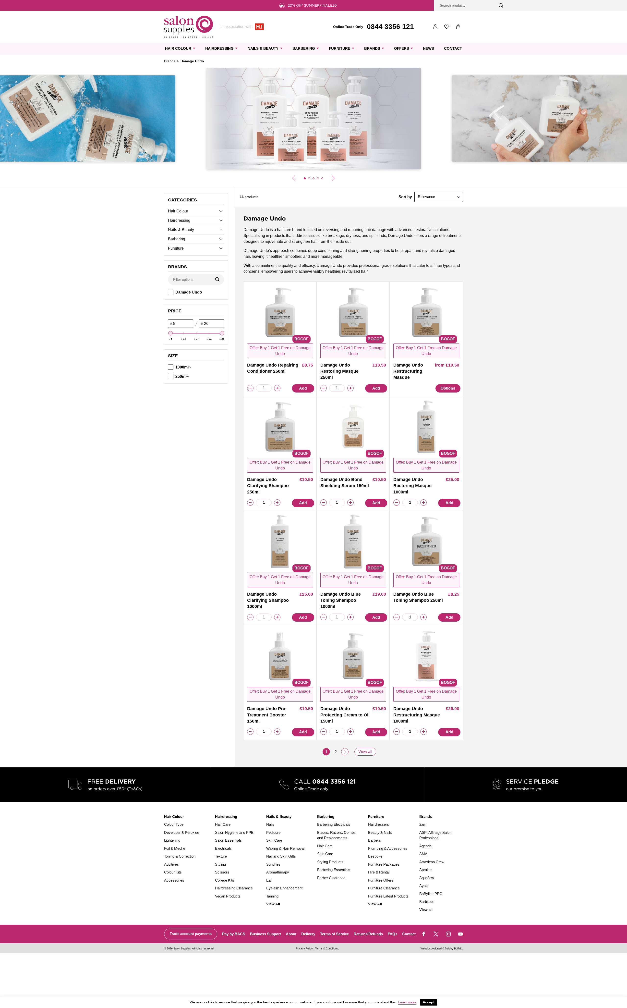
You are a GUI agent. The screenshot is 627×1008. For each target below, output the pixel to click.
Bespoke (375, 856)
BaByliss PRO (431, 894)
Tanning (272, 896)
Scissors (222, 872)
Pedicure (273, 832)
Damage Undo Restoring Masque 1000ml (412, 485)
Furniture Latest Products (388, 896)
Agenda (425, 846)
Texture (221, 856)
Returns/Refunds (368, 934)
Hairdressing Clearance (234, 888)
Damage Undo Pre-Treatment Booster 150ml (267, 714)
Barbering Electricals (333, 824)
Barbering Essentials (333, 870)
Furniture (339, 48)
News (428, 48)
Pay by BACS (233, 934)
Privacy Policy (304, 948)
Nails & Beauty (263, 48)
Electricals (223, 848)
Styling (220, 864)
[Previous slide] (294, 178)
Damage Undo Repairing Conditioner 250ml (272, 368)
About (291, 934)
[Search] (501, 5)
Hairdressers (378, 824)
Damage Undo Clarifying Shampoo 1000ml (268, 600)
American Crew (431, 862)
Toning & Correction (179, 856)
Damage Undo (188, 292)
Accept (428, 1002)
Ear (269, 880)
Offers (401, 48)
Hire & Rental (378, 872)
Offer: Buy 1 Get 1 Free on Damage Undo (280, 351)
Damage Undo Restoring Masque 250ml (339, 371)
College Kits (224, 880)
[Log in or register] (435, 26)
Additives (171, 864)
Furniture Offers (380, 880)
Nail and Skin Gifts (281, 856)
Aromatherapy (277, 872)
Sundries (273, 864)
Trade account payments (191, 934)
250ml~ (182, 376)
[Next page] (345, 751)
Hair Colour (178, 48)
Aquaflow (426, 878)
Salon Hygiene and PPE (234, 832)
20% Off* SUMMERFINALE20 (312, 5)
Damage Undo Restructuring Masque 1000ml (416, 714)
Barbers (374, 840)
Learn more (407, 1002)
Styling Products (330, 862)
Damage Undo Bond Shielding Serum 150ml (344, 482)
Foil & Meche (174, 848)
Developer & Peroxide (181, 832)
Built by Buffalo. (454, 948)
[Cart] (458, 26)
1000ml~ (183, 367)
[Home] (188, 27)
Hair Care (222, 824)
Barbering (303, 48)
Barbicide (426, 901)
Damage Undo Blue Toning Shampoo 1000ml (340, 600)
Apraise (425, 870)
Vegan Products (228, 896)
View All (273, 904)
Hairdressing (219, 48)
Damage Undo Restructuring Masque (408, 371)
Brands (372, 48)
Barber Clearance (331, 878)
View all (365, 752)
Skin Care (274, 840)
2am (422, 824)
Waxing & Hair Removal (285, 848)
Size (173, 355)
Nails (270, 824)
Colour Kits (173, 872)
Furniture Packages (383, 864)
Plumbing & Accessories (387, 848)
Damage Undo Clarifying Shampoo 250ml (268, 485)
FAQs (392, 934)
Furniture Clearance (384, 888)
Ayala (423, 886)
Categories (182, 199)
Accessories (174, 880)
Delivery (308, 934)
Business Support (265, 934)
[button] (305, 178)
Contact (453, 48)
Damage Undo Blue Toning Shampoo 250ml (418, 597)
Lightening (172, 840)
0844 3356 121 (390, 26)
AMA (423, 854)
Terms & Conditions (326, 948)
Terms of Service (334, 934)
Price (174, 310)
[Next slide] (333, 178)
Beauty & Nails (380, 832)
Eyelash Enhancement (284, 888)
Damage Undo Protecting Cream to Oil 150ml (345, 714)
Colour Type (173, 824)
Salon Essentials (228, 840)
